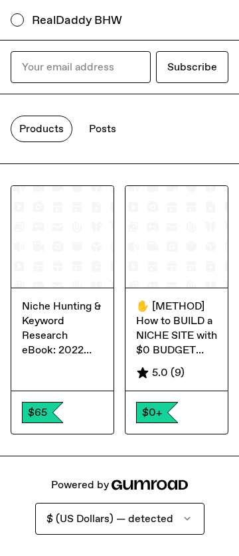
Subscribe (192, 66)
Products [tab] (41, 128)
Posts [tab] (102, 128)
